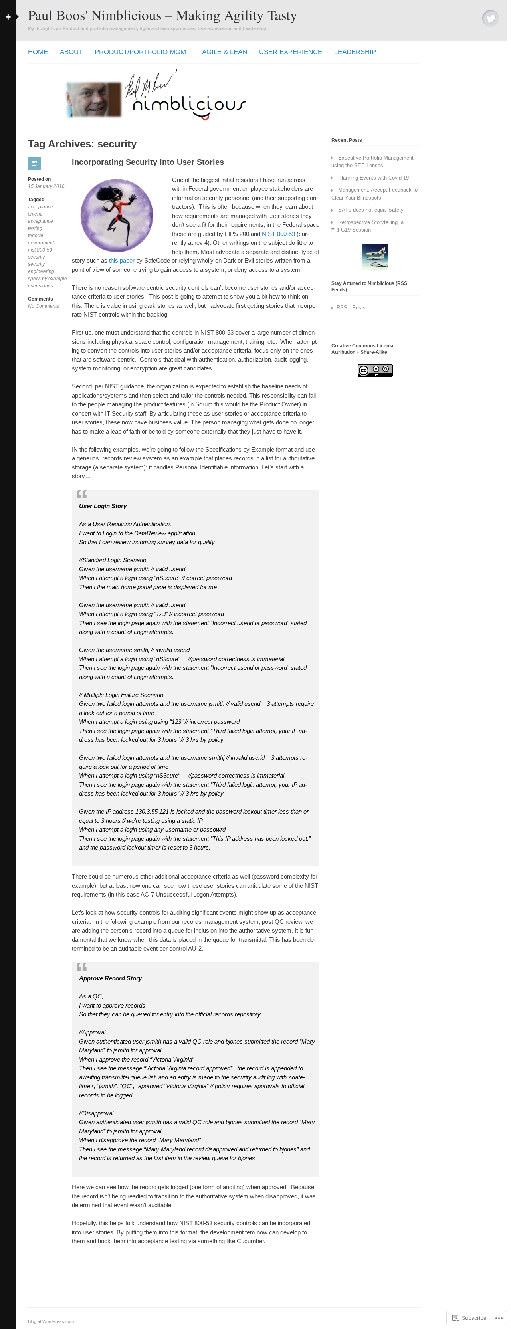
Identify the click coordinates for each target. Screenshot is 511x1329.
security (36, 257)
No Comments (43, 306)
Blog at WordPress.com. (51, 1321)
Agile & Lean (224, 52)
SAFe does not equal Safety (371, 210)
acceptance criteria (40, 210)
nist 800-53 (40, 250)
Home (38, 52)
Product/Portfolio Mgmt (142, 52)
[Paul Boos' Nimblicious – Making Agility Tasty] (223, 120)
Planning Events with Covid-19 (373, 178)
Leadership (355, 52)
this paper (122, 260)
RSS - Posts (351, 308)
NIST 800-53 (278, 233)
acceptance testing (40, 224)
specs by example (47, 278)
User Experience (290, 52)
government (41, 243)
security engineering (41, 267)
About (71, 52)
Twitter (490, 18)
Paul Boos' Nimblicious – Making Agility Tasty (162, 14)
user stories (40, 286)
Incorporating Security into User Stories (148, 162)
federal (35, 235)
